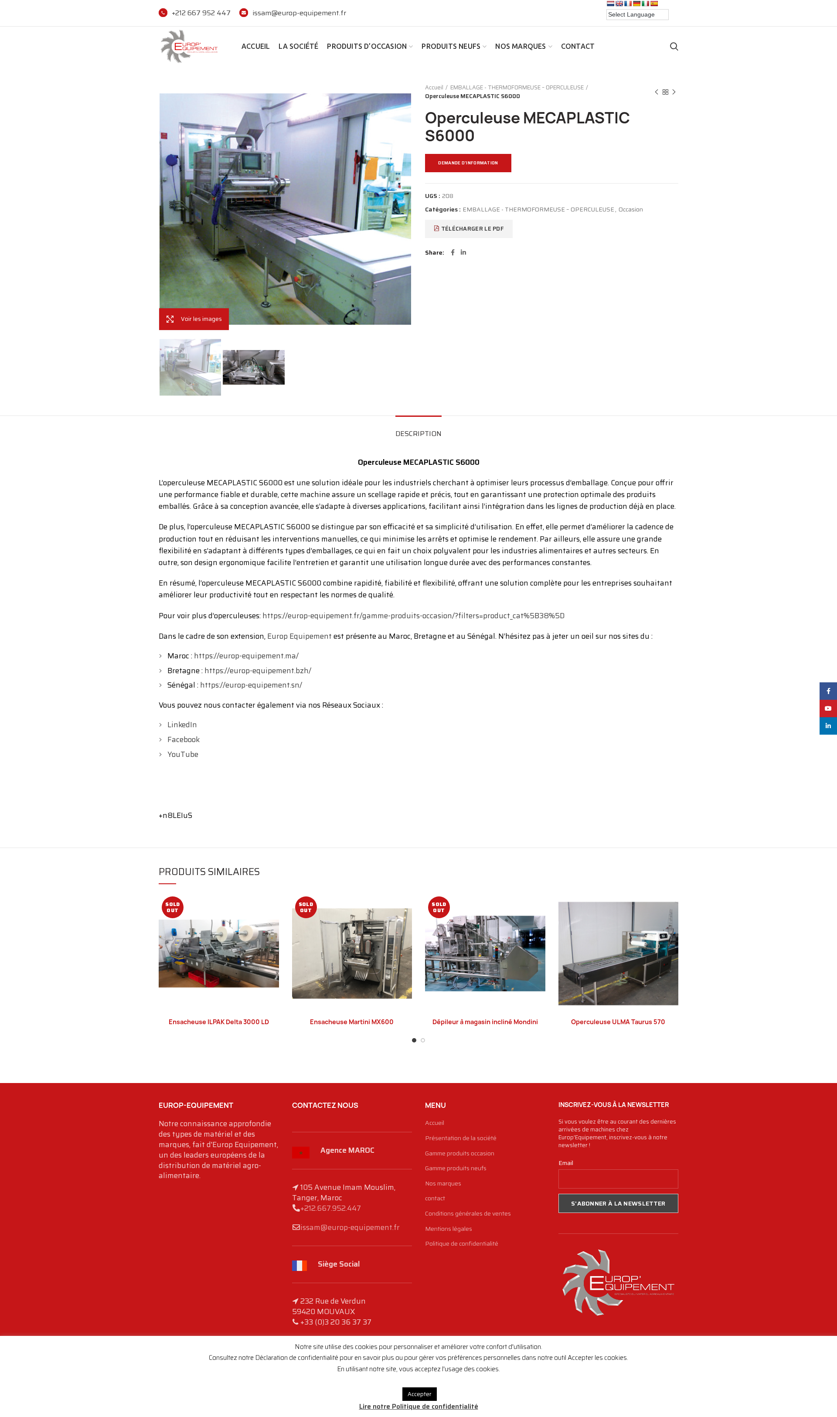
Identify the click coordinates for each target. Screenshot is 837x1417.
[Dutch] (610, 3)
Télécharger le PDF (471, 228)
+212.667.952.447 (330, 1208)
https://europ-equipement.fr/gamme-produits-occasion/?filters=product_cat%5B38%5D (413, 615)
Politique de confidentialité (461, 1244)
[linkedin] (463, 252)
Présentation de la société (461, 1138)
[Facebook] (453, 252)
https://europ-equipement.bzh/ (257, 670)
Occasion (631, 209)
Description (418, 433)
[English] (619, 3)
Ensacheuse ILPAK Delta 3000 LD (219, 1022)
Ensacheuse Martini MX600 (352, 1022)
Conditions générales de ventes (468, 1213)
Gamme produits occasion (459, 1153)
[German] (636, 3)
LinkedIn (182, 724)
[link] (299, 636)
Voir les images (201, 319)
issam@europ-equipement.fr (299, 12)
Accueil (434, 87)
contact (435, 1198)
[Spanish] (654, 3)
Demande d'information (468, 163)
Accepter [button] (420, 1394)
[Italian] (645, 3)
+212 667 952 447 (201, 12)
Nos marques (443, 1183)
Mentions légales (448, 1229)
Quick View (272, 907)
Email (565, 1163)
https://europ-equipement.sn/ (251, 685)
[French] (628, 3)
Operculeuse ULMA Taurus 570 (618, 1022)
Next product (674, 92)
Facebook (183, 739)
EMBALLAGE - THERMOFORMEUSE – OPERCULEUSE (517, 87)
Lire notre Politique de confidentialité (418, 1406)
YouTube (182, 754)
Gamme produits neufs (456, 1168)
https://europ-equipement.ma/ (246, 655)
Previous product (656, 92)
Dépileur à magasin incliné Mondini (485, 1022)
